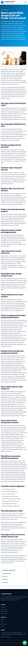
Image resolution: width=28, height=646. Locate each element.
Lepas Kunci (3, 607)
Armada (2, 619)
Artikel (2, 626)
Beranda (2, 9)
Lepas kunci (5, 576)
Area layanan (5, 582)
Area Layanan (4, 624)
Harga (2, 622)
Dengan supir (5, 579)
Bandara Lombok (4, 611)
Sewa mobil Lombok (6, 573)
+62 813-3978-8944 (5, 636)
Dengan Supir (4, 609)
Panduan (6, 9)
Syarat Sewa (4, 613)
